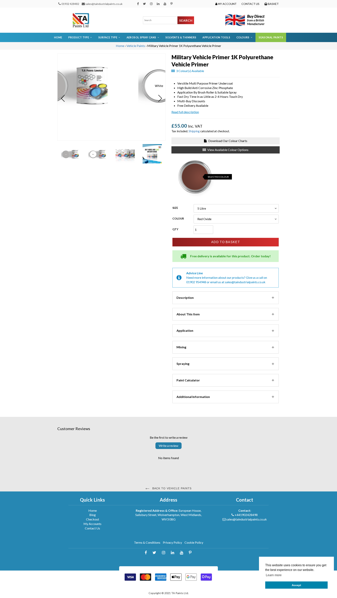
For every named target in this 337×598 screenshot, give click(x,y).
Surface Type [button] (107, 37)
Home (58, 37)
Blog (92, 515)
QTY (175, 229)
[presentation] (62, 98)
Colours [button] (242, 37)
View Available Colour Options (227, 150)
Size (175, 207)
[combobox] (160, 20)
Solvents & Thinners (180, 37)
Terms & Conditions (147, 542)
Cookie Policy (193, 542)
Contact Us (92, 528)
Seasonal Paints (271, 37)
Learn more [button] (274, 575)
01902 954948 (196, 282)
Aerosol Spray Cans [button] (141, 37)
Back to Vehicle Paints (171, 488)
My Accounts (92, 524)
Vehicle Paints (135, 46)
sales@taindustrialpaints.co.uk (103, 3)
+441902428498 (246, 515)
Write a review (168, 445)
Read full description (185, 112)
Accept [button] (296, 585)
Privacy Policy (172, 542)
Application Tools (216, 37)
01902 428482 (70, 3)
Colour (178, 218)
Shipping (194, 131)
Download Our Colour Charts (227, 141)
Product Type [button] (78, 37)
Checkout (92, 519)
